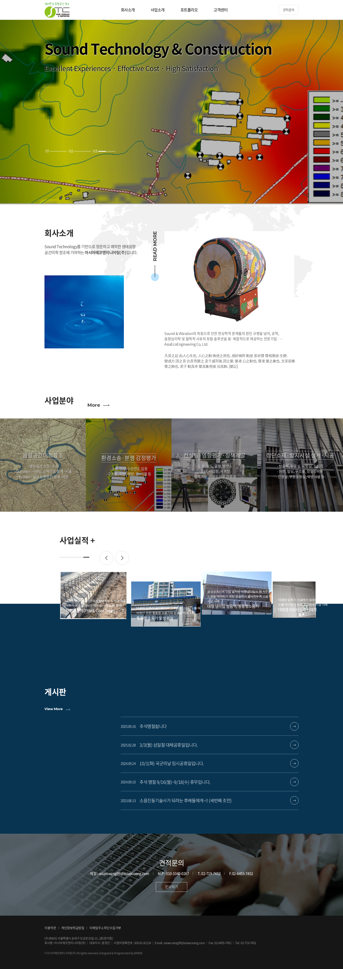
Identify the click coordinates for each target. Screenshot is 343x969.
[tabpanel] (95, 598)
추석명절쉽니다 (153, 726)
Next (122, 558)
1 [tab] (63, 557)
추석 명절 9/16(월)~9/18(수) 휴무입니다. (175, 782)
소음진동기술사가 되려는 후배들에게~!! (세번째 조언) (186, 800)
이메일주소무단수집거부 (105, 927)
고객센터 (220, 10)
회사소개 (128, 10)
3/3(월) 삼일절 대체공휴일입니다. (169, 745)
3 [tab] (74, 557)
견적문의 (288, 9)
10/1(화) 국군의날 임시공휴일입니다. (172, 763)
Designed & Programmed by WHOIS (120, 953)
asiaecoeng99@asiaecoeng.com (184, 943)
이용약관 (50, 927)
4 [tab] (80, 557)
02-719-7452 (248, 943)
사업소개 (158, 10)
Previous (106, 558)
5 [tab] (86, 557)
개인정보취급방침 (72, 927)
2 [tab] (68, 557)
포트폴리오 (189, 10)
